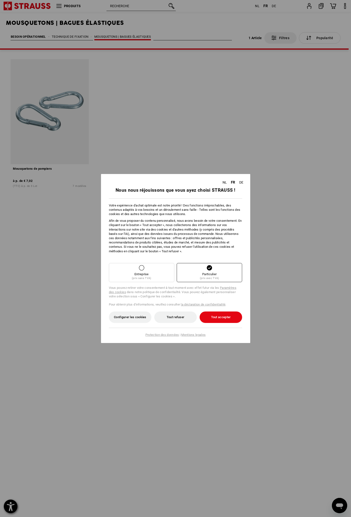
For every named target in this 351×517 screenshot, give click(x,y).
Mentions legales (193, 335)
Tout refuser (176, 317)
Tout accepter (221, 317)
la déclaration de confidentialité (203, 304)
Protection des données (162, 335)
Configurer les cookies (130, 317)
